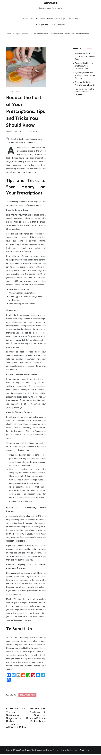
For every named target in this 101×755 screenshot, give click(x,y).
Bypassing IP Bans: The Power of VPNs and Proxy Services (85, 75)
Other (53, 24)
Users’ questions (42, 24)
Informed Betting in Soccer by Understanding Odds (85, 56)
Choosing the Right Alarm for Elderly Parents (85, 83)
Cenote (55, 750)
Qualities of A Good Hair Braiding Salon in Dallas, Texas (36, 715)
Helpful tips (60, 19)
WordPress (84, 750)
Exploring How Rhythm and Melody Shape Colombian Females (84, 66)
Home (25, 19)
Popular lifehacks (47, 19)
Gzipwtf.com (50, 3)
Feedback (62, 24)
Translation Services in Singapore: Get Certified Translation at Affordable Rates (16, 718)
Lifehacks (34, 19)
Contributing (73, 19)
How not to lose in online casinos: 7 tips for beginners (84, 91)
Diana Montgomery (13, 131)
